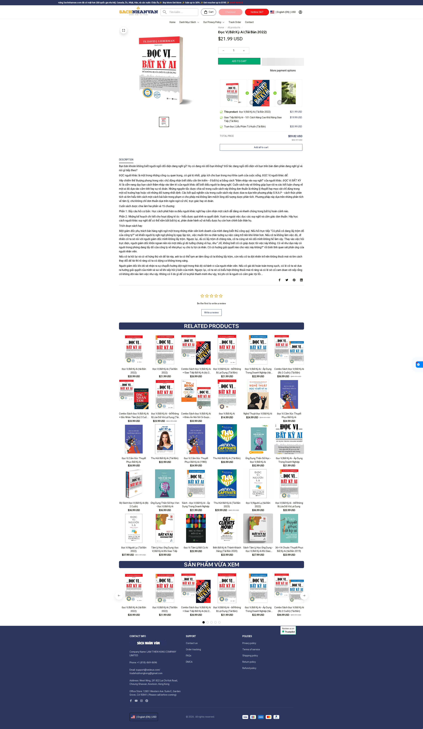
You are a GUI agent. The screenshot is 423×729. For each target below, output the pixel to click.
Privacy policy (249, 643)
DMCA (189, 662)
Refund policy (249, 668)
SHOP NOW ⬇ (202, 2)
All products (234, 27)
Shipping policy (250, 655)
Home (221, 27)
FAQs (188, 655)
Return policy (249, 662)
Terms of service (251, 649)
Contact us (192, 643)
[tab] (204, 622)
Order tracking (193, 649)
